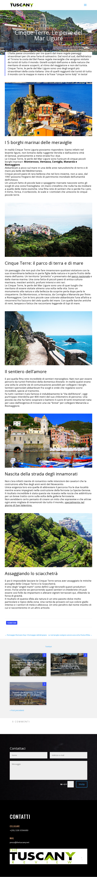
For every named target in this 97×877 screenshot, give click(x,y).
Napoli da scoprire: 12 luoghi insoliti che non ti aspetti (28, 693)
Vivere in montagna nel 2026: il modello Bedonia (69, 664)
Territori (11, 623)
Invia (81, 784)
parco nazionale (81, 276)
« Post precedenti (17, 710)
